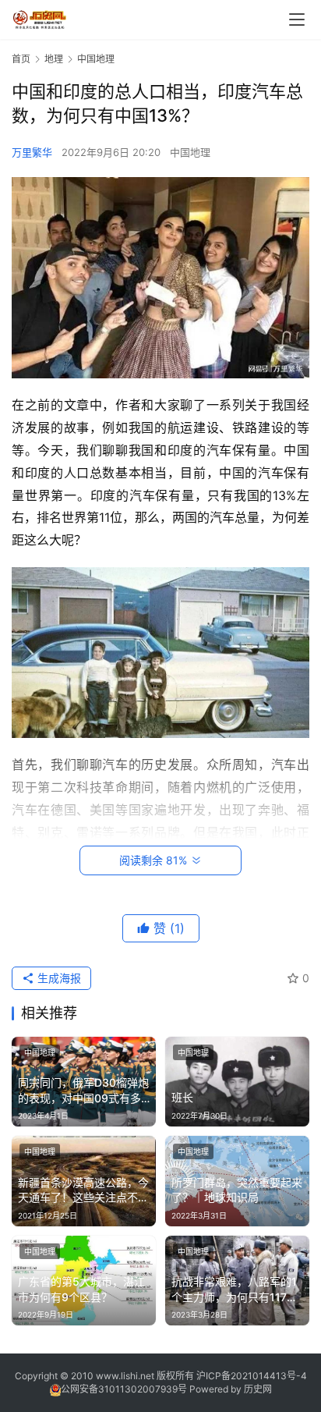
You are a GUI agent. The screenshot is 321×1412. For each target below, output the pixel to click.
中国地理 (190, 152)
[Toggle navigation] (296, 19)
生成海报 (57, 977)
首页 (21, 59)
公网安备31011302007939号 (124, 1389)
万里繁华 (32, 152)
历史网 (258, 1389)
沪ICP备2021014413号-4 (251, 1376)
